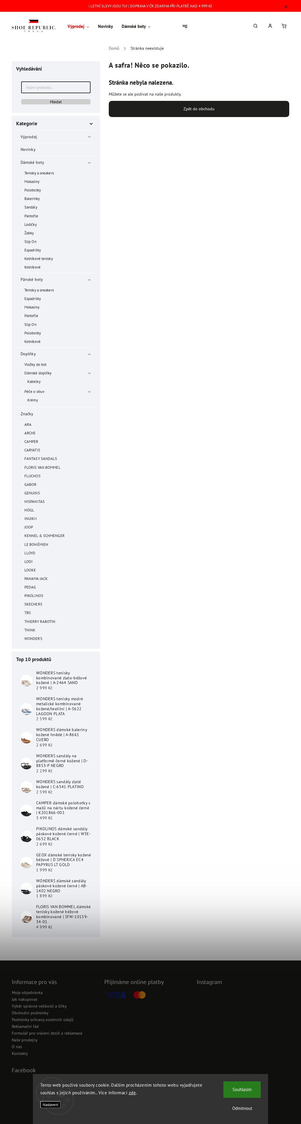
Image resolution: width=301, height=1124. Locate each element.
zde (132, 1092)
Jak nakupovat (24, 999)
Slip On (30, 241)
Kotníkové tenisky (38, 258)
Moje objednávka (27, 992)
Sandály (30, 207)
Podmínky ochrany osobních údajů (42, 1019)
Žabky (29, 233)
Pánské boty (32, 279)
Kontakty (20, 1053)
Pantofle (31, 216)
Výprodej (29, 136)
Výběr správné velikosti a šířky (39, 1006)
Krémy (32, 400)
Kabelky (34, 381)
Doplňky (28, 353)
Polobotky (32, 190)
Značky (27, 413)
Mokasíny (31, 181)
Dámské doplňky (37, 373)
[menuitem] (80, 26)
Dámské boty (32, 162)
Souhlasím (242, 1089)
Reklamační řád (25, 1026)
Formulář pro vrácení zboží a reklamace (47, 1033)
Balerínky (32, 198)
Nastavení (50, 1104)
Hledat (56, 101)
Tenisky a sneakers (39, 173)
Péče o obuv (34, 391)
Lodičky (30, 224)
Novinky (28, 149)
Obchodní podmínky (30, 1012)
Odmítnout (242, 1108)
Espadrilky (32, 250)
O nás (17, 1046)
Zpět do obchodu (199, 108)
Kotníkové (32, 267)
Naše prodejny (25, 1040)
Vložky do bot (35, 364)
